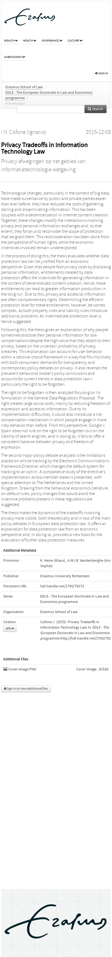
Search (97, 109)
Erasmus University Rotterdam (65, 576)
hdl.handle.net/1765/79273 (62, 586)
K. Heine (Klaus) (52, 560)
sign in (103, 73)
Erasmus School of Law (24, 87)
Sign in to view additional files (27, 688)
